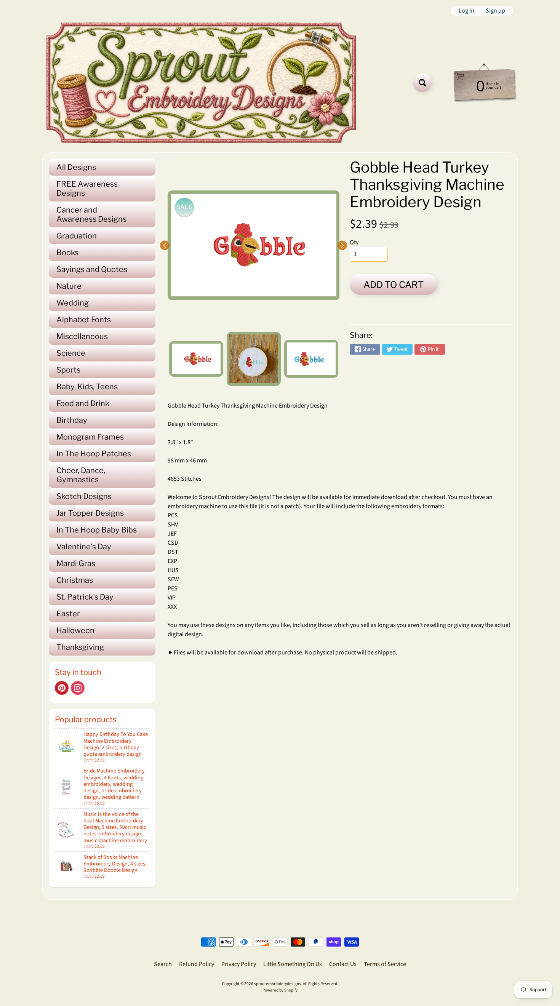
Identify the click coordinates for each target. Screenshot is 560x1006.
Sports (68, 369)
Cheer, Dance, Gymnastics (80, 475)
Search (163, 964)
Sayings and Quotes (91, 269)
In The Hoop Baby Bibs (96, 529)
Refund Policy (196, 964)
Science (70, 353)
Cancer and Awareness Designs (91, 214)
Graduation (76, 235)
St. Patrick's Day (85, 596)
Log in (466, 11)
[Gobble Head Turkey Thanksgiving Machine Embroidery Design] (196, 358)
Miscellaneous (82, 336)
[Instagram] (78, 688)
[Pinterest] (62, 688)
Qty (354, 242)
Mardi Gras (75, 563)
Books (67, 252)
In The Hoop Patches (93, 453)
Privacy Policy (238, 964)
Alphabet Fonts (83, 319)
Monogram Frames (90, 436)
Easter (68, 613)
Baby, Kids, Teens (87, 386)
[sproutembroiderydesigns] (201, 82)
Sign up (495, 11)
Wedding (72, 302)
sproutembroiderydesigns (277, 984)
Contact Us (343, 964)
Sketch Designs (84, 496)
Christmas (74, 580)
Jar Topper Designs (90, 513)
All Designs (76, 167)
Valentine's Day (83, 546)
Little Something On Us (292, 964)
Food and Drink (82, 403)
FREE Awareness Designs (87, 188)
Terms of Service (385, 964)
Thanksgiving (80, 647)
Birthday (71, 420)
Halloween (75, 630)
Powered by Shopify (280, 990)
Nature (69, 286)
